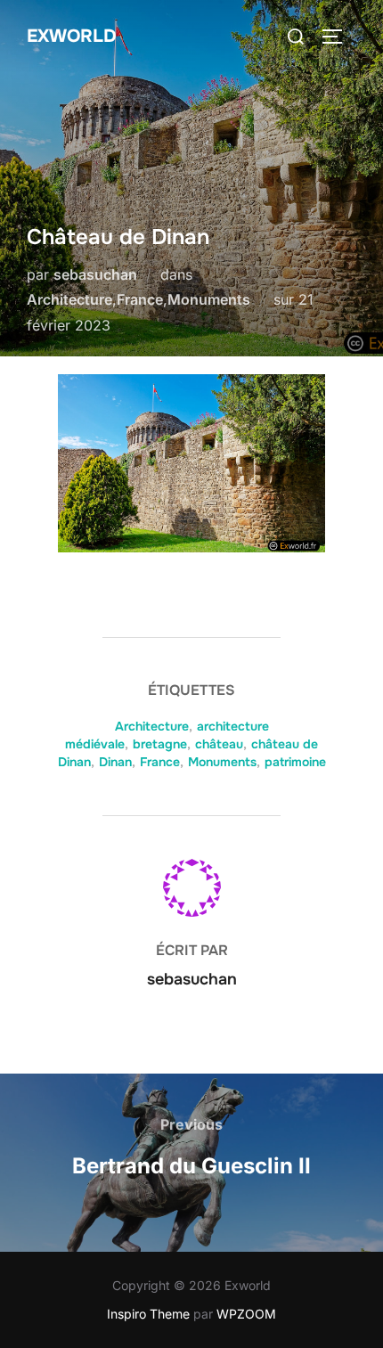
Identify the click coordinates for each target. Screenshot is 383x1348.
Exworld (72, 36)
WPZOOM (246, 1313)
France (140, 299)
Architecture (69, 299)
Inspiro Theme (148, 1313)
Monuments (208, 299)
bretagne (160, 744)
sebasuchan (95, 274)
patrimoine (295, 762)
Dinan (115, 762)
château (219, 744)
